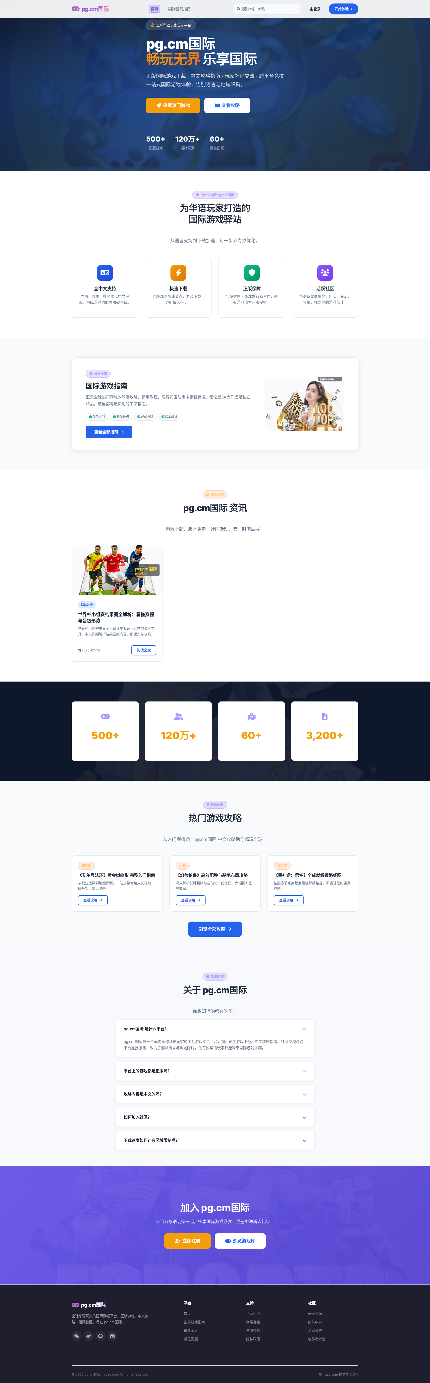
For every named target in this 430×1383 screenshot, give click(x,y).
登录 (317, 9)
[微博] (89, 1336)
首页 (154, 8)
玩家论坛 (315, 1313)
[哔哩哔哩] (101, 1336)
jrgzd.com (330, 1374)
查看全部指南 (106, 431)
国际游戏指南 (179, 8)
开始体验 (342, 9)
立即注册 (191, 1240)
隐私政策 (253, 1339)
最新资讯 (191, 1330)
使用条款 (253, 1330)
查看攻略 (231, 105)
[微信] (77, 1336)
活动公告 (315, 1330)
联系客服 (253, 1322)
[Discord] (112, 1336)
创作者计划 (316, 1339)
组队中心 (315, 1322)
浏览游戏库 (244, 1240)
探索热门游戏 (176, 105)
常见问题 (191, 1339)
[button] (215, 1029)
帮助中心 (253, 1313)
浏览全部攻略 (212, 929)
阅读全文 (144, 650)
